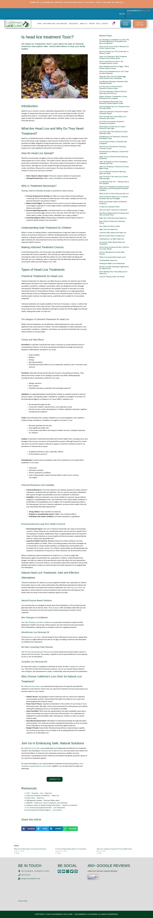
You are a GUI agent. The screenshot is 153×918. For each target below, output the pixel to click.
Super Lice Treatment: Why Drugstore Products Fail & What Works (113, 57)
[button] (28, 828)
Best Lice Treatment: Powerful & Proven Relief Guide (114, 849)
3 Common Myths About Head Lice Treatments (70, 849)
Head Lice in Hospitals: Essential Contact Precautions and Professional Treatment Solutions (114, 188)
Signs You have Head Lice (108, 229)
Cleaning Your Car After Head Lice (111, 239)
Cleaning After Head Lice (108, 260)
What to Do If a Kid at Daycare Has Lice (114, 193)
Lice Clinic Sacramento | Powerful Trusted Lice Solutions (111, 122)
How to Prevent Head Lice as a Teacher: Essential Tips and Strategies (113, 197)
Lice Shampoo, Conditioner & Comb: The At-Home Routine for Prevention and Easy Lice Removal (114, 41)
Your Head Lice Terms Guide (109, 226)
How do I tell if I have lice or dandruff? (113, 210)
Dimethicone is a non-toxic (31, 637)
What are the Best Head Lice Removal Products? (30, 849)
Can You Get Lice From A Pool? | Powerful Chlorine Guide (111, 87)
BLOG (122, 14)
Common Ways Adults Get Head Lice (112, 232)
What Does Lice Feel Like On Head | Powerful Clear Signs (112, 127)
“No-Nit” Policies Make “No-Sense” (112, 277)
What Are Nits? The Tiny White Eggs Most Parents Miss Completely (112, 77)
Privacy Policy (22, 901)
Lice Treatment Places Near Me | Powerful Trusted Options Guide (111, 102)
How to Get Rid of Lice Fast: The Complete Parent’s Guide (111, 62)
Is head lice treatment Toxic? (109, 207)
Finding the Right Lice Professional (112, 263)
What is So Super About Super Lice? (112, 257)
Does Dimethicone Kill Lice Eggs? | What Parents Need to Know (114, 67)
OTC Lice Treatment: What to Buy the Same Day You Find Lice (113, 92)
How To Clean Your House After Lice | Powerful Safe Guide (112, 117)
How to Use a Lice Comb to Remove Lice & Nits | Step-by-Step (114, 47)
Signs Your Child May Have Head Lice (112, 218)
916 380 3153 (117, 2)
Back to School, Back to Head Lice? (112, 236)
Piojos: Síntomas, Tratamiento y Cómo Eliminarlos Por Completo (113, 97)
